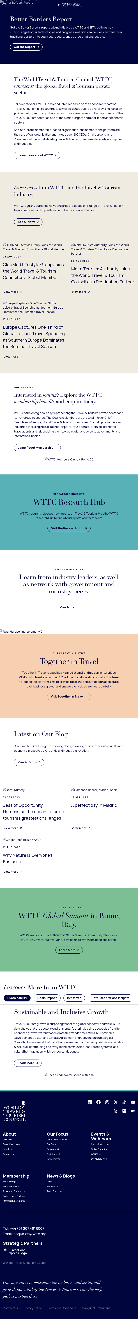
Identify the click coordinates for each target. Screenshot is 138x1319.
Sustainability (54, 1149)
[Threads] (116, 1111)
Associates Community (14, 1191)
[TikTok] (124, 1102)
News (49, 1181)
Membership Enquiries (14, 1200)
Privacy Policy (33, 1308)
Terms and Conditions (61, 1308)
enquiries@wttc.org (29, 1233)
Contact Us (8, 1154)
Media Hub (52, 1186)
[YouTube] (133, 1102)
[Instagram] (107, 1102)
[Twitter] (116, 1102)
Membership (9, 1181)
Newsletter (8, 1149)
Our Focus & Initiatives (57, 1139)
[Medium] (133, 1111)
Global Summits (99, 1149)
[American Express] (17, 1252)
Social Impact (53, 1154)
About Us (7, 1139)
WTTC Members (11, 1186)
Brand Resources (11, 1144)
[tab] (17, 998)
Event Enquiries (99, 1158)
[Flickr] (124, 1111)
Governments (53, 1158)
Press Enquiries (54, 1191)
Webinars (95, 1153)
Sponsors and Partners (14, 1196)
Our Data (51, 1144)
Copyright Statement (96, 1308)
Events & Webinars (100, 1144)
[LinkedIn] (90, 1102)
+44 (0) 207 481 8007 (27, 1228)
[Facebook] (98, 1102)
